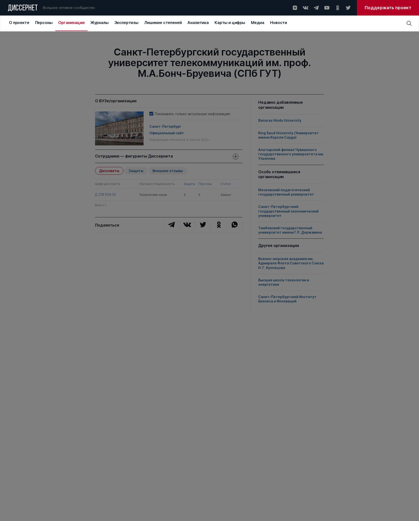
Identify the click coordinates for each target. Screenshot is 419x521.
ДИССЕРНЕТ (23, 8)
